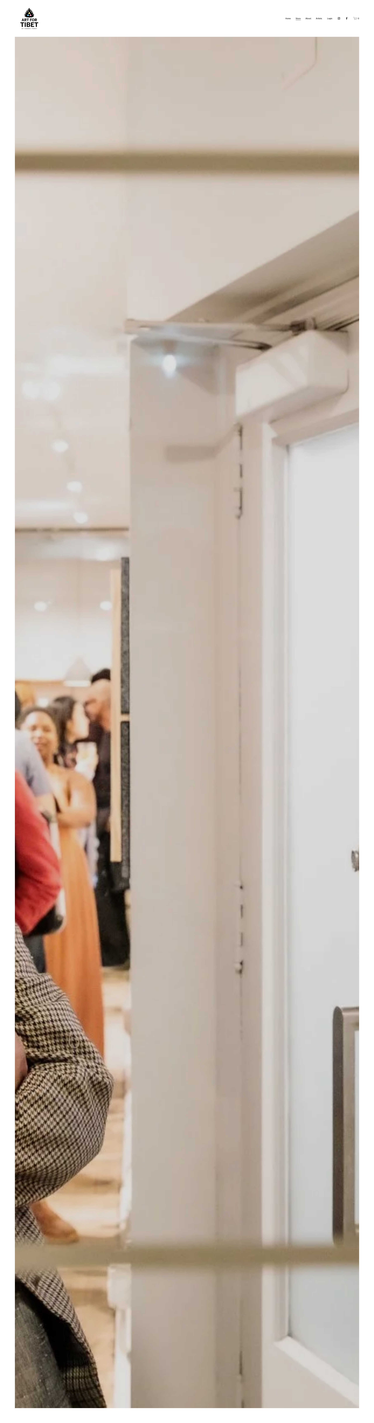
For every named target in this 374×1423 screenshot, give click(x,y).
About (308, 18)
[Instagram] (338, 18)
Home (288, 18)
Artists (319, 18)
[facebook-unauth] (346, 18)
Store (298, 18)
